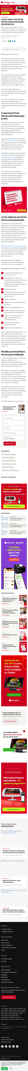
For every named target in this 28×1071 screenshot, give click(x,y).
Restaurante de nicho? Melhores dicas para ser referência (18, 532)
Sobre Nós (4, 940)
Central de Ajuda (6, 959)
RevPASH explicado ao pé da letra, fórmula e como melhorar (14, 911)
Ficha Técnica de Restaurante (9, 454)
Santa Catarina (4, 1019)
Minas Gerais (22, 1012)
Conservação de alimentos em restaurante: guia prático (17, 519)
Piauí (21, 1013)
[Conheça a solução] (14, 9)
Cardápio (4, 975)
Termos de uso (5, 1037)
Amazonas (15, 1008)
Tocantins (21, 1019)
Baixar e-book (9, 443)
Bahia (20, 1008)
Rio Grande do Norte (14, 1015)
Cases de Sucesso (7, 945)
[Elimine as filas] (14, 496)
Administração (6, 970)
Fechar (10, 1068)
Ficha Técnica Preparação (8, 457)
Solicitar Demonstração (8, 947)
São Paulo (11, 1019)
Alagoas (6, 1008)
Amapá (10, 1008)
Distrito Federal (5, 1010)
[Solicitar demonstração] (14, 788)
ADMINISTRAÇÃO (4, 17)
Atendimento (5, 979)
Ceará (24, 1008)
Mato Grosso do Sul (13, 1012)
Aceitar (4, 1068)
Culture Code (5, 942)
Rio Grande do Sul (5, 1017)
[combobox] (14, 438)
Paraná (10, 1013)
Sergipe (17, 1019)
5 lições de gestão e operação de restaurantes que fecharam (14, 851)
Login (3, 950)
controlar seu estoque (8, 157)
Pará (2, 1013)
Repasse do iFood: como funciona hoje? (12, 881)
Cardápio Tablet (6, 929)
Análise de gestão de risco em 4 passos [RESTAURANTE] (18, 525)
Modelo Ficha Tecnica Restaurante (10, 470)
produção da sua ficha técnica (13, 246)
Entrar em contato (8, 997)
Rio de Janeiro (4, 1015)
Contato (3, 961)
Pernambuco (16, 1013)
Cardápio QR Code (7, 931)
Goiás (18, 1010)
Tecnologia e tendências (9, 972)
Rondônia (13, 1017)
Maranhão (23, 1010)
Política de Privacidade (17, 1063)
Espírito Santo (12, 1010)
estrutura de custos (10, 141)
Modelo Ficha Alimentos (8, 467)
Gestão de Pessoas (7, 982)
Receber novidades (10, 721)
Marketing (4, 977)
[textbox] (14, 439)
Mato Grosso (4, 1012)
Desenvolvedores (6, 1042)
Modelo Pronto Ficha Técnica (9, 464)
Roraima (18, 1017)
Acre (2, 1008)
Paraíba (6, 1013)
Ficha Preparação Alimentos (9, 460)
